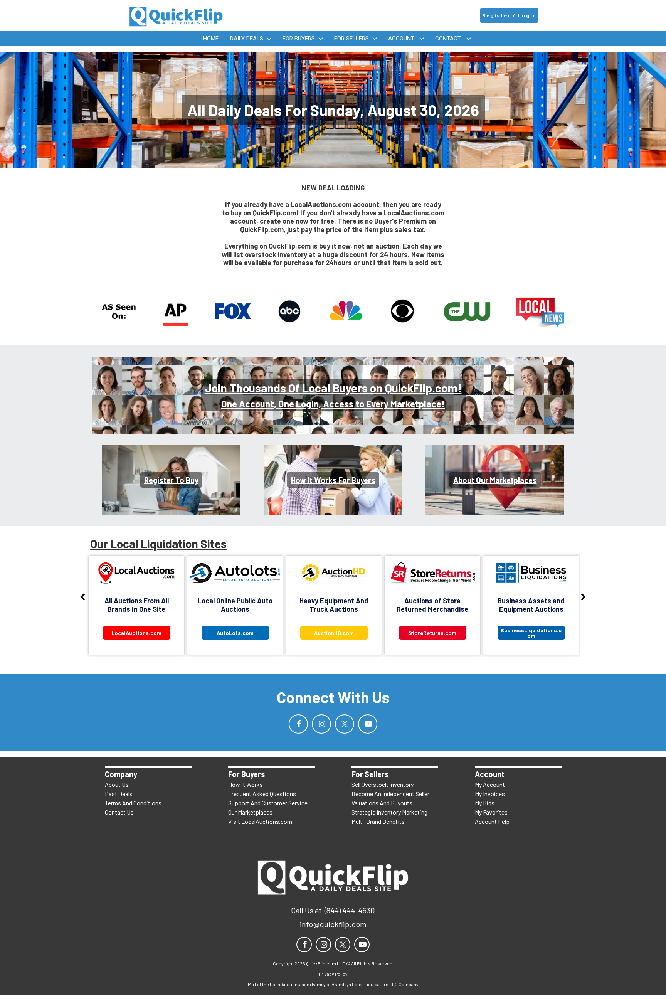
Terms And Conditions (133, 802)
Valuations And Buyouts (382, 802)
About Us (117, 784)
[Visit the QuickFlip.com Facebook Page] (298, 724)
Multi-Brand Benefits (378, 821)
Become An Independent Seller (390, 793)
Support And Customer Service (268, 802)
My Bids (484, 802)
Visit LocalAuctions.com (260, 821)
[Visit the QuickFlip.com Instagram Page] (321, 724)
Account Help (492, 821)
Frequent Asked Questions (262, 793)
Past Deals (119, 793)
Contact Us (119, 812)
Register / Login (509, 15)
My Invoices (490, 793)
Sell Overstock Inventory (383, 784)
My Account (490, 784)
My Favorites (491, 812)
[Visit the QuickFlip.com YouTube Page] (367, 724)
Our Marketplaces (250, 812)
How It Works (245, 784)
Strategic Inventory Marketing (389, 812)
